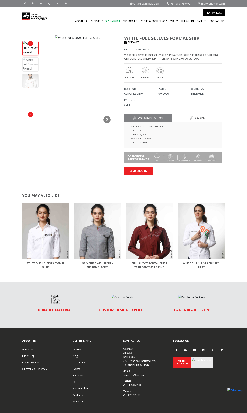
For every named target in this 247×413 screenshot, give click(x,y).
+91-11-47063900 (132, 385)
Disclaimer (78, 395)
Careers (201, 21)
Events (76, 369)
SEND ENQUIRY (138, 171)
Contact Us (217, 21)
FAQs (76, 382)
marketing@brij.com (133, 375)
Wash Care (79, 401)
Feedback (78, 375)
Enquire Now (214, 13)
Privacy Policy (80, 388)
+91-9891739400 (131, 395)
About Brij (81, 21)
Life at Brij (187, 21)
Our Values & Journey (34, 369)
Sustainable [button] (112, 21)
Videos (174, 21)
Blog (75, 356)
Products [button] (97, 21)
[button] (30, 43)
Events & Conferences (153, 21)
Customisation (30, 362)
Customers (130, 21)
